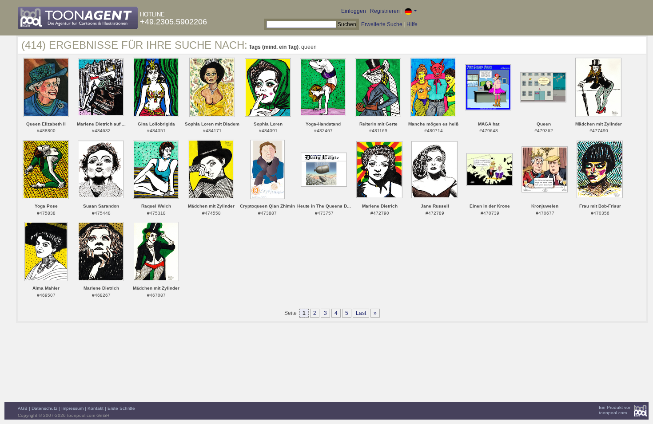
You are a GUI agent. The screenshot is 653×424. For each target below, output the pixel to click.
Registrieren (385, 11)
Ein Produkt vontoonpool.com (615, 410)
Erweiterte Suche (381, 24)
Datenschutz (44, 408)
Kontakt (96, 408)
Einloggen (353, 11)
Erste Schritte (121, 408)
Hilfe (412, 24)
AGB (23, 408)
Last (361, 313)
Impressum (72, 408)
